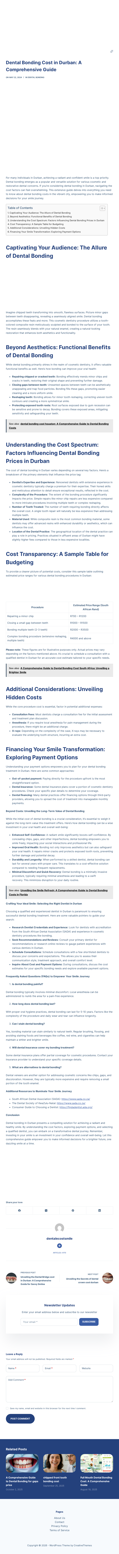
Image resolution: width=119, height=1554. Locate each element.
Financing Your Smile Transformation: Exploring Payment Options (45, 231)
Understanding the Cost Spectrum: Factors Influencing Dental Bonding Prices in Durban (57, 220)
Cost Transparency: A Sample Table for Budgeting (37, 224)
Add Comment (17, 1379)
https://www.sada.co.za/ (76, 1099)
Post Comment (20, 1418)
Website (86, 1368)
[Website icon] (59, 1245)
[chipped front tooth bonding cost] (59, 1463)
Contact (59, 1522)
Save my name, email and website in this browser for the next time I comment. (48, 1408)
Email (49, 1368)
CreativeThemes (83, 1545)
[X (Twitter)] (46, 1210)
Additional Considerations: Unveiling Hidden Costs (37, 228)
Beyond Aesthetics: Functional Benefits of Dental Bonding (41, 216)
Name (12, 1368)
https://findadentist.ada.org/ (76, 1107)
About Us (59, 1517)
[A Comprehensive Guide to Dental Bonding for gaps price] (22, 1463)
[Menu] (111, 51)
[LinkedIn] (99, 1210)
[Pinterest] (73, 1210)
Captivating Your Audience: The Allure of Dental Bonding (40, 212)
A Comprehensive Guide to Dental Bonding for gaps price (22, 1481)
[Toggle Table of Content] (100, 208)
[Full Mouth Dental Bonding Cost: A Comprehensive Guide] (96, 1463)
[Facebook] (19, 1210)
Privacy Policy (59, 1526)
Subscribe (88, 1321)
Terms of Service (59, 1530)
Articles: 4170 (59, 1253)
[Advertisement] (59, 22)
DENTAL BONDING (36, 77)
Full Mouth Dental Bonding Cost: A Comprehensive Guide (96, 1481)
